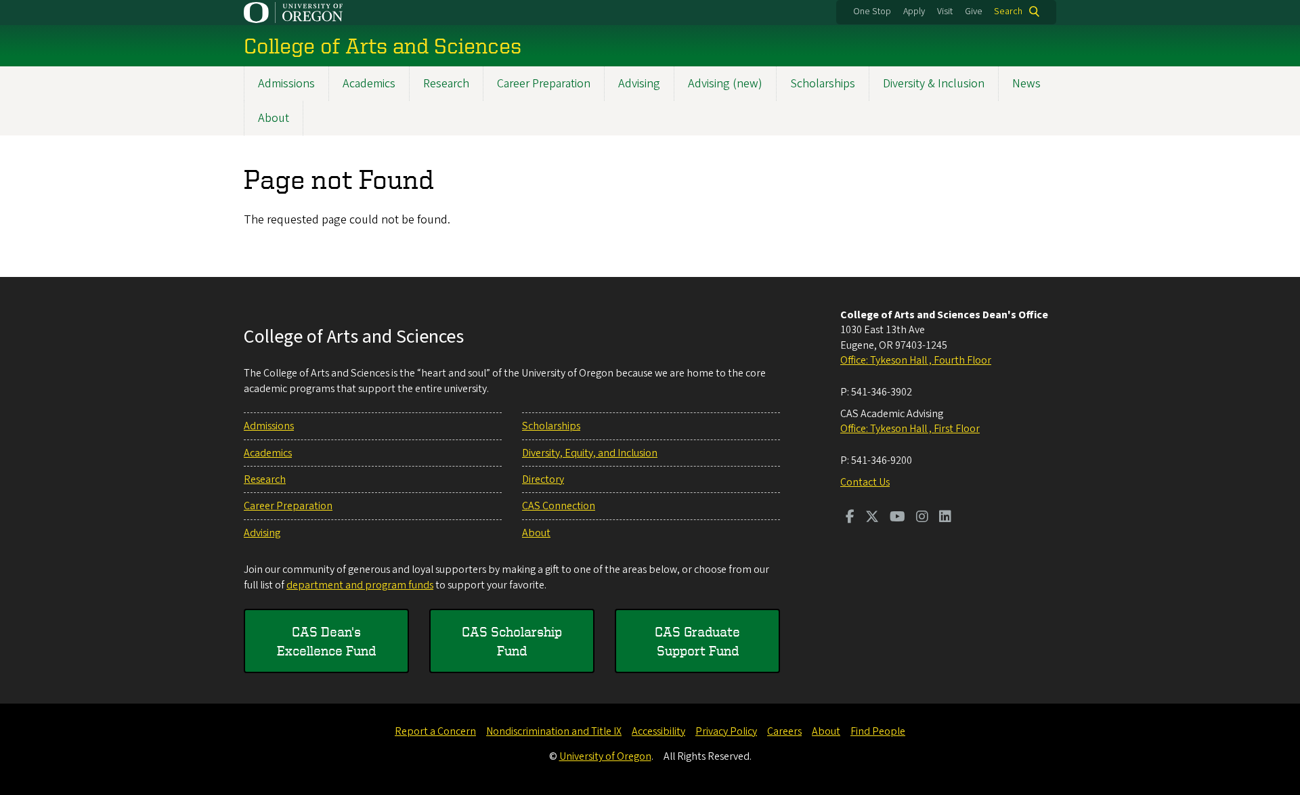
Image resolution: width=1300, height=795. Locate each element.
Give (973, 11)
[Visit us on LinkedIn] (945, 518)
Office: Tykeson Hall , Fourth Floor (915, 360)
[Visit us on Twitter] (872, 518)
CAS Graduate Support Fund (697, 641)
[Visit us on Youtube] (897, 518)
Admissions (286, 83)
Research (446, 83)
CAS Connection (558, 505)
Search (1008, 11)
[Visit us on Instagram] (922, 518)
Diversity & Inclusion (933, 83)
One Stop (872, 11)
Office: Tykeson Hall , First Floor (910, 428)
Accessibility (658, 731)
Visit (945, 11)
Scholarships (822, 83)
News (1026, 83)
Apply (914, 11)
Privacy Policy (726, 731)
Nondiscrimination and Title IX (554, 731)
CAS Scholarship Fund (512, 641)
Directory (543, 479)
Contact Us (865, 482)
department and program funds (359, 585)
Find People (877, 731)
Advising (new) (725, 83)
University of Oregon (605, 756)
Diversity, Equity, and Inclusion (589, 453)
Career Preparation (543, 83)
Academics (369, 83)
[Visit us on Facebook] (850, 518)
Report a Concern (435, 731)
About (273, 118)
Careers (784, 731)
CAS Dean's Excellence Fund (326, 641)
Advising (639, 83)
